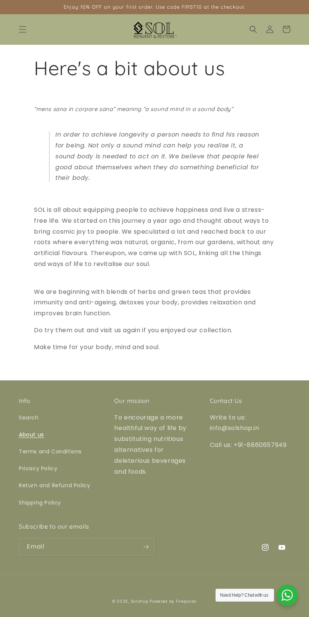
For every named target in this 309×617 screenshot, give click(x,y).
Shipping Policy (40, 502)
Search (29, 417)
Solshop (139, 601)
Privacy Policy (38, 468)
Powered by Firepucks (173, 601)
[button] (22, 29)
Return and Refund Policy (54, 485)
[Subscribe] (146, 547)
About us (31, 434)
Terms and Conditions (50, 451)
